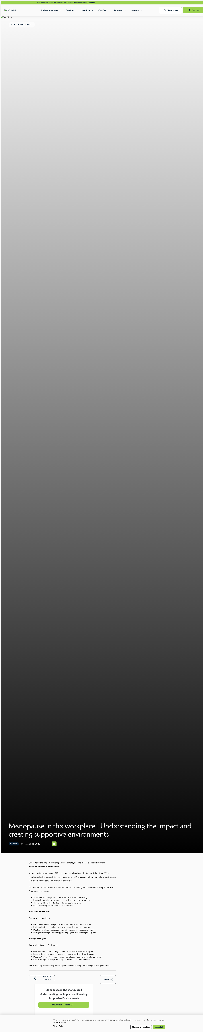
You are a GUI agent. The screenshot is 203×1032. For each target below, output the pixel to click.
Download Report (61, 1005)
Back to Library (47, 978)
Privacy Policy (58, 1026)
